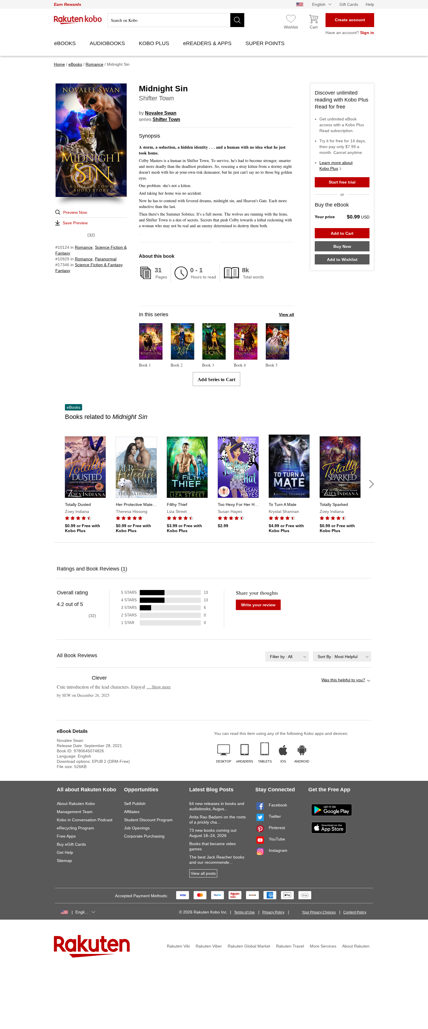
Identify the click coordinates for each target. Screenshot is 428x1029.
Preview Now (75, 212)
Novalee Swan (160, 113)
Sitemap (64, 860)
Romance (84, 247)
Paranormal (105, 259)
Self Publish (135, 803)
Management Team (75, 811)
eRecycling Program (75, 828)
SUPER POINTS (265, 43)
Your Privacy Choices (319, 912)
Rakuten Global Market (249, 946)
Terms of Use (244, 912)
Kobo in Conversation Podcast (84, 819)
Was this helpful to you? (343, 680)
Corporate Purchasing (144, 836)
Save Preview (75, 223)
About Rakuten (355, 946)
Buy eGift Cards (71, 844)
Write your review (258, 605)
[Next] (371, 484)
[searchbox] (176, 20)
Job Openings (137, 828)
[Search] (237, 20)
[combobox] (287, 656)
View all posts (203, 873)
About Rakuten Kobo (76, 803)
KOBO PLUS (155, 43)
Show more (158, 686)
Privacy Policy (273, 912)
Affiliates (131, 811)
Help (370, 4)
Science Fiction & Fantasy (98, 264)
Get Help (65, 852)
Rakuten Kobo (78, 19)
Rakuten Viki (178, 946)
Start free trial (342, 182)
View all (286, 314)
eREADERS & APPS (208, 43)
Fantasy (62, 270)
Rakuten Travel (290, 946)
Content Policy (354, 912)
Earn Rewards (67, 4)
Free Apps (66, 836)
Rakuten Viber (209, 946)
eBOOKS (65, 43)
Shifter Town (166, 119)
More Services (323, 946)
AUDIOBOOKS (108, 43)
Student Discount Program (148, 819)
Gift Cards (348, 4)
